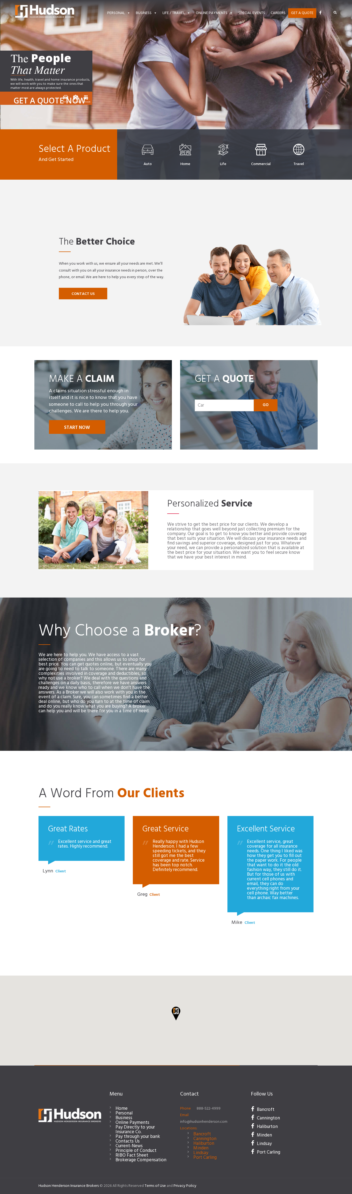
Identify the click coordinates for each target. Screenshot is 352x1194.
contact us (83, 294)
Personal (116, 13)
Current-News (129, 1146)
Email (184, 1115)
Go (266, 405)
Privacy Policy (185, 1186)
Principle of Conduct (136, 1150)
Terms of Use (155, 1186)
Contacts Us (128, 1141)
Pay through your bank (138, 1136)
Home (122, 1108)
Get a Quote (302, 13)
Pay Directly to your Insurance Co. (135, 1130)
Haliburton (203, 1143)
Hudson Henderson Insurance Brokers (68, 1186)
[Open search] (335, 12)
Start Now (77, 427)
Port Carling (205, 1157)
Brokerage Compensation (141, 1160)
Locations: (188, 1128)
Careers (278, 13)
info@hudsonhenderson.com (203, 1122)
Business (144, 13)
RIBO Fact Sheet (132, 1155)
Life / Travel (174, 13)
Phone (185, 1108)
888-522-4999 (209, 1108)
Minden (200, 1148)
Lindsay (200, 1153)
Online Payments (211, 13)
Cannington (204, 1139)
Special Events (251, 13)
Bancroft (202, 1134)
